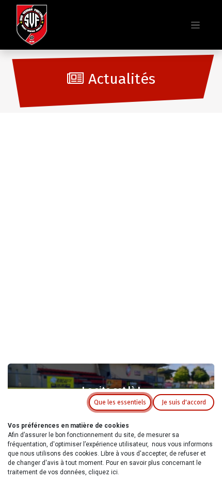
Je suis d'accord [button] (184, 402)
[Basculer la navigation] (195, 25)
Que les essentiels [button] (120, 402)
